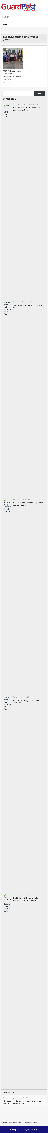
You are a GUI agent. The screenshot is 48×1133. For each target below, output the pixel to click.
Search (39, 93)
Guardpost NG (16, 1129)
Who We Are (15, 1122)
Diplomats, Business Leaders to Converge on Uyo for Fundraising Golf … (22, 1102)
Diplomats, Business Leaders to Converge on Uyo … (26, 109)
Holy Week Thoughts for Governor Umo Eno (27, 701)
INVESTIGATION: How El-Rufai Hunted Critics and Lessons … (25, 899)
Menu (5, 24)
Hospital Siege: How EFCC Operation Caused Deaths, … (28, 504)
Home (4, 1122)
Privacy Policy (30, 1122)
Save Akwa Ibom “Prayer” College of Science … (28, 306)
